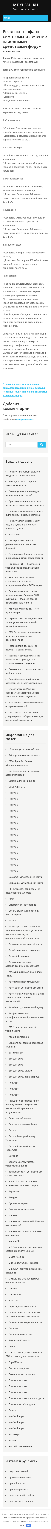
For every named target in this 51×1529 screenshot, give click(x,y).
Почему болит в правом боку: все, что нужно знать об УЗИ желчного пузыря (22, 525)
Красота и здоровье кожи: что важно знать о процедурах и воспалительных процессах (22, 659)
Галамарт (14, 1082)
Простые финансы (18, 1489)
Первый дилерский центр (22, 1306)
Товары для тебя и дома (22, 1404)
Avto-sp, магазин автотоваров (24, 755)
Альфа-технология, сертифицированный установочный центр (24, 1017)
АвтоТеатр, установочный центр (26, 987)
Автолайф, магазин (19, 956)
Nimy (11, 899)
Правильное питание (20, 1477)
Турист (12, 1410)
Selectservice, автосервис (22, 905)
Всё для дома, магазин (21, 1070)
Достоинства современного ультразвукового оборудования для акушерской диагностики (24, 716)
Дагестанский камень (20, 1118)
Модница (13, 1288)
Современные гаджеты (21, 1501)
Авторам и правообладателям (25, 981)
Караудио (14, 1191)
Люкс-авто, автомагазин (21, 1209)
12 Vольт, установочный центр (25, 749)
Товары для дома (18, 1380)
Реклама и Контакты (19, 1340)
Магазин (13, 1215)
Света (12, 1346)
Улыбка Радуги (16, 1416)
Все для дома (16, 1064)
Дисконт (13, 1130)
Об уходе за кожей (19, 1471)
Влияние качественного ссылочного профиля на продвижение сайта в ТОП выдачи (23, 581)
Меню (7, 18)
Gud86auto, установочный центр (26, 883)
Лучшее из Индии (18, 1203)
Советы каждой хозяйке (21, 1495)
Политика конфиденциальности (26, 1322)
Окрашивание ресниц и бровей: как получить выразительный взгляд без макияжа (24, 622)
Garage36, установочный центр (25, 877)
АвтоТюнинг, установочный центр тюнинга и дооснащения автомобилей (24, 997)
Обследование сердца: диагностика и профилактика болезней (20, 544)
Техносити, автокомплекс (22, 1374)
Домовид (13, 1156)
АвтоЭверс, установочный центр (26, 1007)
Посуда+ (13, 1328)
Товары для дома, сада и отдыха (26, 1398)
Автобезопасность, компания (24, 950)
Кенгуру (13, 1197)
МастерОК (14, 1241)
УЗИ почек (14, 534)
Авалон (12, 920)
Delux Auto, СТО (17, 787)
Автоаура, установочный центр (25, 944)
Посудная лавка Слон (20, 1334)
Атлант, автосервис (19, 1037)
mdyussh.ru (25, 5)
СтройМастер (16, 1362)
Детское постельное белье (23, 1124)
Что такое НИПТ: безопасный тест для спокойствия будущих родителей (22, 568)
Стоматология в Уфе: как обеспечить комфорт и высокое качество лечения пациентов (22, 693)
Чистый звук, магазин (20, 1446)
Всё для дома (16, 1058)
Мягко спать (15, 1294)
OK (28, 1525)
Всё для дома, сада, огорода (24, 1076)
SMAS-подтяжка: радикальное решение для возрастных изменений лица (23, 636)
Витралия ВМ (16, 1052)
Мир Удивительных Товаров (23, 1263)
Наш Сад (13, 1300)
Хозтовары (14, 1434)
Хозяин (12, 1440)
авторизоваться (25, 419)
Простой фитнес (17, 1483)
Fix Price (13, 793)
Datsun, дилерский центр (22, 781)
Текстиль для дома (19, 1368)
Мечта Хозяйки (16, 1257)
